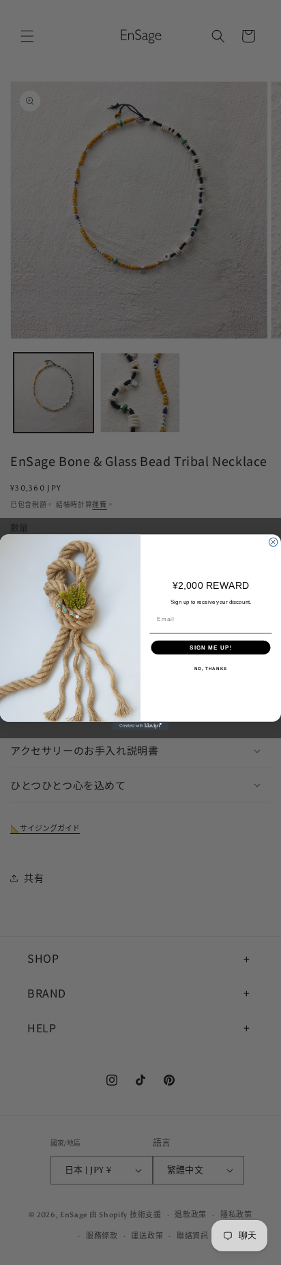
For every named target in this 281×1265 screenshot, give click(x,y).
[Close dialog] (273, 542)
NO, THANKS (211, 669)
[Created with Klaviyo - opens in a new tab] (140, 726)
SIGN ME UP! (211, 648)
